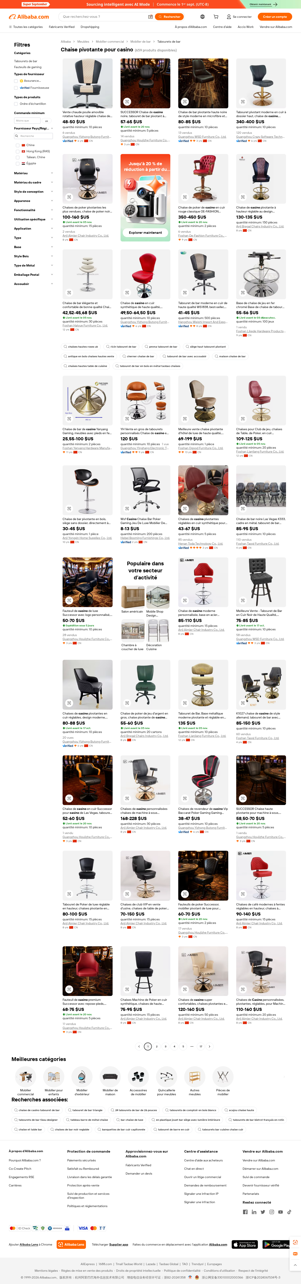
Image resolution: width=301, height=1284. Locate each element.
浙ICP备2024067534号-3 (263, 1277)
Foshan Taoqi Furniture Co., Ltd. (257, 543)
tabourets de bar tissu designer (38, 1119)
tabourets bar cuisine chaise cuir (222, 1129)
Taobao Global (168, 1264)
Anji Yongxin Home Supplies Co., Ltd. (87, 538)
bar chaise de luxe (132, 1119)
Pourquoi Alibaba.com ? (25, 1160)
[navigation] (33, 544)
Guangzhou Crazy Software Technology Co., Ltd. (261, 136)
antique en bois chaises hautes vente (91, 356)
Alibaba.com (218, 1244)
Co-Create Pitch (20, 1168)
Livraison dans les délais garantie (89, 1177)
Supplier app (118, 1244)
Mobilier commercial (110, 41)
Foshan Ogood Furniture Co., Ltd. (200, 448)
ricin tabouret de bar (123, 346)
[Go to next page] (210, 1046)
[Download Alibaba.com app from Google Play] (277, 1244)
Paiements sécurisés (81, 1160)
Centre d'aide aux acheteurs (203, 1160)
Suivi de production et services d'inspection (88, 1195)
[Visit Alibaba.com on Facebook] (245, 1212)
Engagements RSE (21, 1177)
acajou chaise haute (241, 1110)
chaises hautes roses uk (83, 346)
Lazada (150, 1264)
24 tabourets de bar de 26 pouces (136, 1110)
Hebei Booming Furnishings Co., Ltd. (145, 538)
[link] (295, 1242)
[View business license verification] (190, 1277)
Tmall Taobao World (129, 1264)
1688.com (105, 1264)
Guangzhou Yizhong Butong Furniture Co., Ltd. (88, 136)
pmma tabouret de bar (163, 346)
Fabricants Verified (138, 1165)
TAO (185, 1264)
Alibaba (66, 41)
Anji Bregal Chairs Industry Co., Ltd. (260, 226)
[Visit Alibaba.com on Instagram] (271, 1212)
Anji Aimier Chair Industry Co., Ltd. (86, 235)
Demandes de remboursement (205, 1185)
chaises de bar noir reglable (72, 1129)
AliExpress (88, 1264)
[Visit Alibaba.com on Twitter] (263, 1212)
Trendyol (197, 1264)
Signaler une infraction (199, 1202)
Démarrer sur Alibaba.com (260, 1168)
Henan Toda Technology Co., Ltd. (200, 543)
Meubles (83, 41)
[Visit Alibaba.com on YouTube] (280, 1212)
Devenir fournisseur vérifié (261, 1185)
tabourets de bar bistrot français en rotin (258, 1119)
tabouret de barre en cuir (174, 1129)
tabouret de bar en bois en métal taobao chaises (150, 366)
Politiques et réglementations (87, 1206)
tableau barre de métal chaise (89, 1119)
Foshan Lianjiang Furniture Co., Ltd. (260, 451)
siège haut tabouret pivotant (208, 346)
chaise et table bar (30, 1129)
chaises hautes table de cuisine (87, 366)
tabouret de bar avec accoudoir (186, 356)
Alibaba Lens (29, 1244)
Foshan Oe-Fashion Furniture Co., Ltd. (203, 235)
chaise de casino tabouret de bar (39, 1110)
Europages (214, 1264)
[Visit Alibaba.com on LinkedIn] (254, 1212)
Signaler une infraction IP (201, 1193)
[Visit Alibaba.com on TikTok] (289, 1212)
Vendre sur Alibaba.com (259, 1160)
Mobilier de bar (140, 41)
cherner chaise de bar (140, 356)
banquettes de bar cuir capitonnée (123, 1129)
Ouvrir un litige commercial (202, 1177)
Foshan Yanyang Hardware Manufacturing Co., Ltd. (88, 448)
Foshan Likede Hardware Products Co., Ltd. (261, 331)
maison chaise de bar (232, 356)
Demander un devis (139, 1173)
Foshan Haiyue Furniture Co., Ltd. (85, 325)
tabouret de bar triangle (87, 1110)
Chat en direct (194, 1168)
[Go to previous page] (139, 1046)
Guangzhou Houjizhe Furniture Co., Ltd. (146, 140)
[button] (150, 16)
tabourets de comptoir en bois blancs (193, 1110)
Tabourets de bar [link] (168, 41)
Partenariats (251, 1193)
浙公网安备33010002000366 (222, 1277)
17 (201, 1046)
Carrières (15, 1185)
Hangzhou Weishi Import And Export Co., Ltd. (203, 322)
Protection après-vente (83, 1185)
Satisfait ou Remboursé (83, 1168)
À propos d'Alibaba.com (26, 1151)
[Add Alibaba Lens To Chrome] (71, 1244)
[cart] (217, 17)
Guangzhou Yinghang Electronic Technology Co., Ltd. (146, 448)
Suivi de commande (256, 1177)
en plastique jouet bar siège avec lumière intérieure (188, 1119)
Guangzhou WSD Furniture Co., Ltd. (202, 136)
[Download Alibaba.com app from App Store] (245, 1244)
